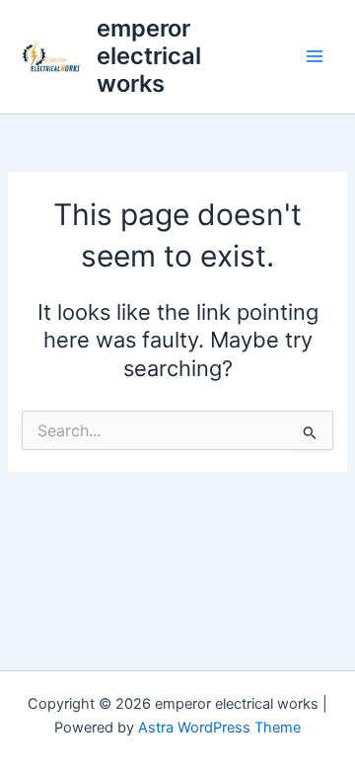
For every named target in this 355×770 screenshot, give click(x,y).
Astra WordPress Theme (219, 727)
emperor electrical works (149, 56)
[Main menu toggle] (314, 56)
